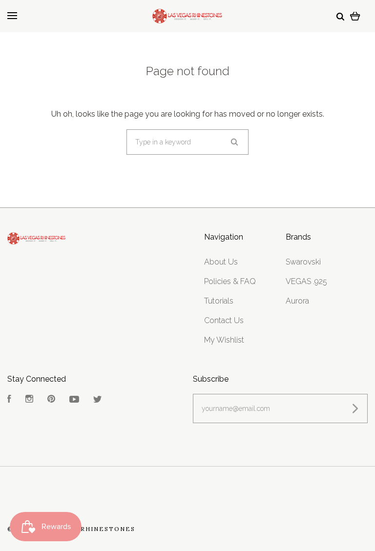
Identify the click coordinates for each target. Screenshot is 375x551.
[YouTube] (74, 400)
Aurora (297, 301)
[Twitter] (97, 400)
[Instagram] (29, 400)
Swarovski (303, 261)
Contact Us (224, 320)
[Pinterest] (51, 400)
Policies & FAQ (230, 281)
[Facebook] (9, 400)
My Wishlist (224, 340)
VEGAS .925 (306, 281)
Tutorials (218, 301)
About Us (221, 261)
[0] (355, 15)
